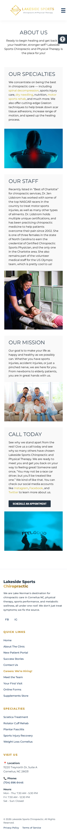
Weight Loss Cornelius (18, 741)
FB (7, 619)
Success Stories (13, 658)
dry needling (24, 94)
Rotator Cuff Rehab (16, 723)
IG (15, 619)
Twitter (13, 492)
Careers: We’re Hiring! (17, 671)
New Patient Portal (15, 652)
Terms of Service (31, 827)
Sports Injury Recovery (18, 735)
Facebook (36, 488)
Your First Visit (12, 683)
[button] (62, 39)
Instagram (21, 488)
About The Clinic (14, 646)
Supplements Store (15, 695)
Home (7, 640)
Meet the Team (13, 677)
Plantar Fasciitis (13, 729)
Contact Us (10, 665)
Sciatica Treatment (15, 717)
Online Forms (12, 689)
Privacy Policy (11, 827)
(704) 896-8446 (13, 782)
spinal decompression (24, 90)
